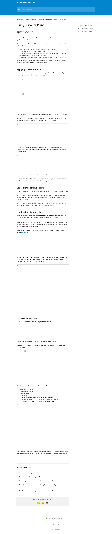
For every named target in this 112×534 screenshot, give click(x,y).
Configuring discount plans (85, 31)
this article (24, 232)
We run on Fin (57, 529)
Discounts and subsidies (45, 19)
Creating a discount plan (86, 34)
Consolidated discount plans (86, 28)
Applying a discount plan (85, 25)
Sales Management (31, 19)
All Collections (20, 19)
